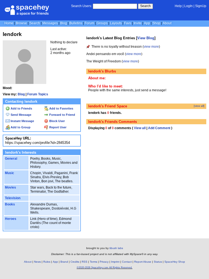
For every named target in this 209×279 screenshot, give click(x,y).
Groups (102, 23)
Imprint (115, 261)
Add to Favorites (60, 108)
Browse (21, 23)
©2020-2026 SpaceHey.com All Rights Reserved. (105, 267)
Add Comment (159, 128)
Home (8, 23)
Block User (56, 121)
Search (145, 6)
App (147, 23)
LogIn (188, 6)
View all (140, 128)
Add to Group (20, 127)
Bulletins (75, 23)
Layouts (116, 23)
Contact (127, 261)
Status (158, 261)
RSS (84, 261)
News (37, 261)
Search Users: (81, 6)
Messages (50, 23)
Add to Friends (21, 108)
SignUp (200, 6)
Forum (89, 23)
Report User (57, 127)
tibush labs (116, 248)
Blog (63, 23)
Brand (64, 261)
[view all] (199, 105)
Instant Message (22, 121)
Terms (93, 261)
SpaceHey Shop (174, 261)
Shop (156, 23)
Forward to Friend (61, 114)
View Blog (145, 38)
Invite (138, 23)
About (167, 23)
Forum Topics (37, 94)
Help (178, 6)
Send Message (20, 114)
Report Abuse (142, 261)
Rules (46, 261)
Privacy (104, 261)
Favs (127, 23)
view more (151, 46)
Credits (74, 261)
